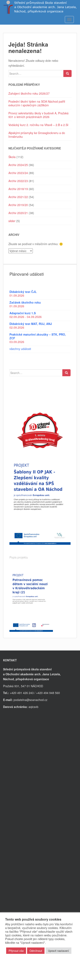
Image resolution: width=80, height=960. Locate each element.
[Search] (67, 73)
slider (11, 221)
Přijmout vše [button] (16, 951)
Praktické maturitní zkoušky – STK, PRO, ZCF (37, 336)
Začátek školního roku (25, 302)
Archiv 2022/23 (18, 181)
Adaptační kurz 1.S (22, 313)
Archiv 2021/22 (18, 197)
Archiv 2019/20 (18, 205)
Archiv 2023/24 (18, 173)
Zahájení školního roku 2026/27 (29, 93)
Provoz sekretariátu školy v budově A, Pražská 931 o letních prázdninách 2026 (38, 115)
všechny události (20, 349)
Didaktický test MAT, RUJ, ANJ (30, 324)
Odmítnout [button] (36, 951)
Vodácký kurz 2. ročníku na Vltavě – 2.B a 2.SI (38, 125)
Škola (12, 157)
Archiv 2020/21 (18, 213)
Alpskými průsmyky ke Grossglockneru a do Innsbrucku (36, 135)
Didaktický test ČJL (23, 292)
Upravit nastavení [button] (58, 951)
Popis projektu (18, 557)
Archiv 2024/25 (18, 165)
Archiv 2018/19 (18, 189)
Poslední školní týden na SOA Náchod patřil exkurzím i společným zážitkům (36, 103)
